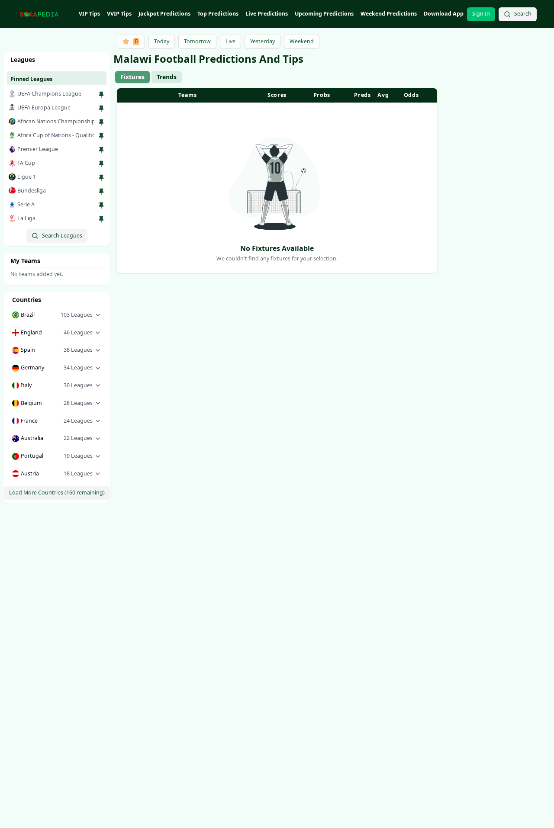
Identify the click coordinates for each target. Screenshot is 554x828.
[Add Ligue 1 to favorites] (101, 178)
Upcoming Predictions (324, 13)
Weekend (302, 41)
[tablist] (148, 77)
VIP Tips (89, 13)
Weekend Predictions (389, 13)
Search (522, 13)
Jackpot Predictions (164, 13)
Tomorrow (197, 41)
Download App (444, 13)
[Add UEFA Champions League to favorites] (101, 95)
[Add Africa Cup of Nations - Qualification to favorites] (101, 136)
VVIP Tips (119, 13)
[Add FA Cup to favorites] (101, 164)
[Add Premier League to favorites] (101, 150)
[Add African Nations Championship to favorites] (101, 122)
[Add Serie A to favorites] (101, 205)
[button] (56, 315)
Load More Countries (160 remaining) (57, 492)
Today (161, 41)
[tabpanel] (276, 180)
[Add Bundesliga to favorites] (101, 191)
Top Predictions (217, 13)
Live (230, 41)
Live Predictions (266, 13)
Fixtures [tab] (132, 77)
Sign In (481, 13)
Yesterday (262, 41)
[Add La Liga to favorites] (101, 219)
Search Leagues (62, 235)
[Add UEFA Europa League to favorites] (101, 108)
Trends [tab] (167, 77)
